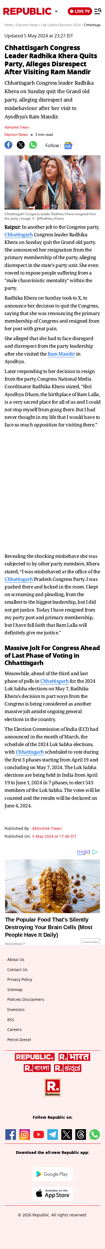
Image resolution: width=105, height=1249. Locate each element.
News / (9, 25)
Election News (16, 134)
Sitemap (15, 990)
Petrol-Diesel (19, 1040)
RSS (10, 1020)
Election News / (28, 25)
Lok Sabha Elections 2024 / (62, 25)
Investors (16, 1010)
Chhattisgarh (18, 234)
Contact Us (17, 970)
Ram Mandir (61, 354)
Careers (14, 1030)
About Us (15, 960)
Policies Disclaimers (25, 1000)
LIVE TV (82, 11)
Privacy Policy (19, 980)
